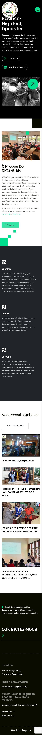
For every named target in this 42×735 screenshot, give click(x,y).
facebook (7, 712)
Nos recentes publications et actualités (20, 705)
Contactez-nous (17, 67)
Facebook (6, 214)
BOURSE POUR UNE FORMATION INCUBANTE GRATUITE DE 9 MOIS (21, 492)
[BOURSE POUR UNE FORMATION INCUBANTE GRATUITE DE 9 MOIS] (21, 476)
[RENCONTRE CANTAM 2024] (21, 445)
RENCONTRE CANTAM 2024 (18, 461)
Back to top (19, 730)
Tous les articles (15, 426)
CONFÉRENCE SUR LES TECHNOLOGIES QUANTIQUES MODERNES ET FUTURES (19, 575)
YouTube (16, 214)
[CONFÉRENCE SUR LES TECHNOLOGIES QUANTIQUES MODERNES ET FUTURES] (21, 552)
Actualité (13, 58)
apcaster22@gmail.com (14, 687)
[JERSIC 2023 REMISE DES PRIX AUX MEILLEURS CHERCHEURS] (21, 513)
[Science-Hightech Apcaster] (10, 9)
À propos (9, 225)
